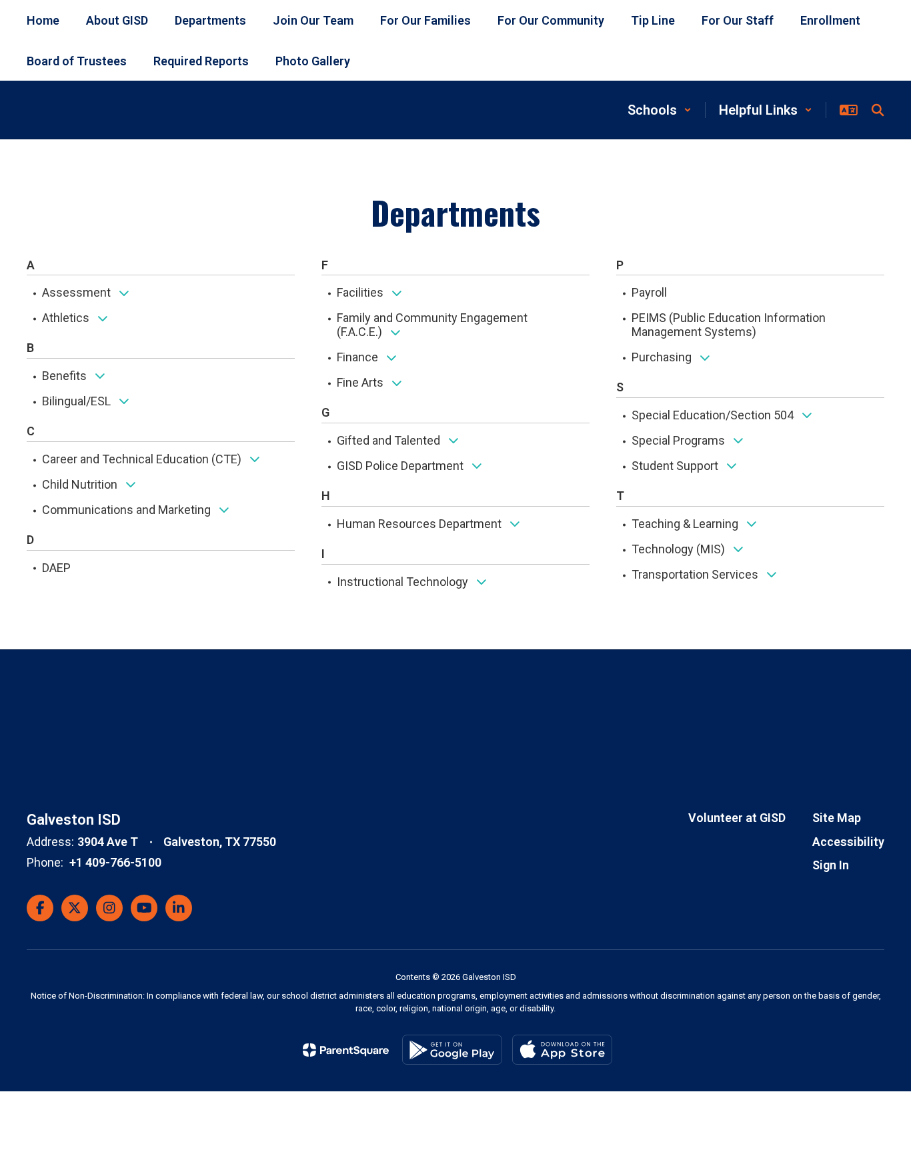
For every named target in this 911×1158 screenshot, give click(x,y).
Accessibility (848, 842)
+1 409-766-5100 (115, 862)
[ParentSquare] (345, 1050)
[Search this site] (877, 110)
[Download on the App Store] (562, 1050)
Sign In (830, 865)
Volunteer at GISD (737, 818)
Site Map (836, 818)
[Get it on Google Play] (452, 1050)
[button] (660, 110)
